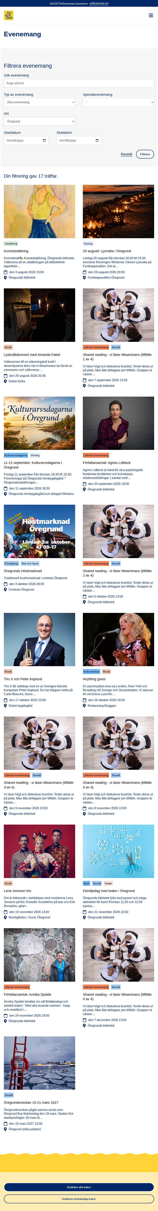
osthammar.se (98, 3)
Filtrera (145, 154)
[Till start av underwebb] (8, 15)
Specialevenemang (97, 95)
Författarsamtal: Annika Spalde (27, 994)
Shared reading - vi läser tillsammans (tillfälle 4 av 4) (117, 997)
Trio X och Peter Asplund (23, 679)
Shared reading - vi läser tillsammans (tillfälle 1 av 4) (117, 357)
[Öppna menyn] (151, 15)
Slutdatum (64, 133)
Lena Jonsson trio (17, 891)
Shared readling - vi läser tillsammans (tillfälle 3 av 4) (38, 785)
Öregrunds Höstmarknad (23, 571)
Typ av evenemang (18, 95)
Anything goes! (94, 679)
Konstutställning (16, 251)
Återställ (126, 154)
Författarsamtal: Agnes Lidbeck (107, 463)
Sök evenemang (16, 75)
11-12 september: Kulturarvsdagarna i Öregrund (33, 465)
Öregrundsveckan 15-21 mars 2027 (31, 1102)
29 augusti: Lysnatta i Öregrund (107, 251)
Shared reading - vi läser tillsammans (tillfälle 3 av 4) (117, 785)
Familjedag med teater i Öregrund (109, 891)
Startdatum (12, 133)
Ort (6, 114)
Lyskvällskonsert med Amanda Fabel (32, 355)
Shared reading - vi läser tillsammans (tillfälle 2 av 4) (117, 573)
